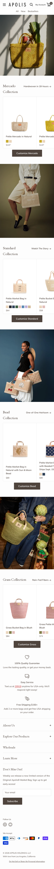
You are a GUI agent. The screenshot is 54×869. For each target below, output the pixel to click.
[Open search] (31, 4)
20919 (18, 686)
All (17, 11)
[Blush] (20, 307)
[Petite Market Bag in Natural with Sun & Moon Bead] (19, 444)
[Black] (10, 307)
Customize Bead (27, 486)
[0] (49, 4)
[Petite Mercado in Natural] (19, 118)
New (23, 11)
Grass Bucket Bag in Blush (19, 627)
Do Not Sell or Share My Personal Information (27, 861)
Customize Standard (27, 318)
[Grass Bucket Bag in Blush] (19, 606)
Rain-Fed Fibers (40, 580)
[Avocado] (10, 632)
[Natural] (10, 141)
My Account (40, 4)
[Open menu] (4, 4)
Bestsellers (33, 11)
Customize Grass (27, 644)
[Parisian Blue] (23, 307)
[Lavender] (26, 307)
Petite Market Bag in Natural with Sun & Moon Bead (19, 470)
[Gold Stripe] (29, 307)
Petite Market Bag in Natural (16, 300)
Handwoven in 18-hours (36, 86)
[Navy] (13, 307)
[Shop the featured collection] (27, 201)
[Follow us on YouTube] (10, 824)
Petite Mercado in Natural (19, 136)
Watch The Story (40, 248)
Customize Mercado (27, 153)
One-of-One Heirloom (37, 412)
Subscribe (12, 801)
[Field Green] (16, 307)
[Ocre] (7, 141)
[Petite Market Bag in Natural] (19, 280)
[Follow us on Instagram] (5, 824)
